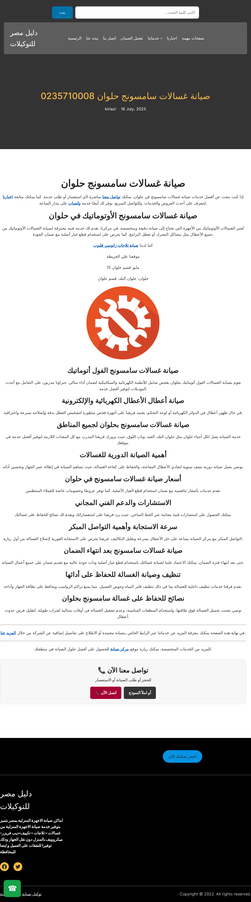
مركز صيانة (119, 648)
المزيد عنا (8, 632)
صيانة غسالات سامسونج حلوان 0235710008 (125, 96)
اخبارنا (8, 196)
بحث (62, 12)
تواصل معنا (111, 196)
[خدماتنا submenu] (161, 38)
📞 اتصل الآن (105, 693)
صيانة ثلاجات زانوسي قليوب (115, 245)
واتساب (74, 203)
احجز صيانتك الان (182, 756)
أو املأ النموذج (140, 693)
